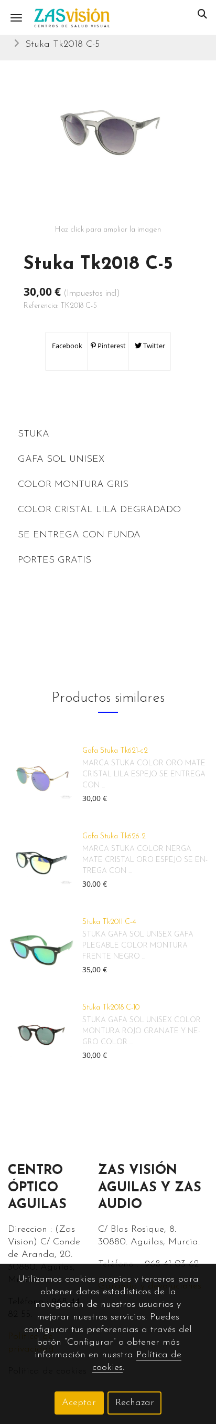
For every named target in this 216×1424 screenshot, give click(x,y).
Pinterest (111, 345)
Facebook (66, 345)
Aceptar (79, 1403)
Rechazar (134, 1403)
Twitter (153, 345)
